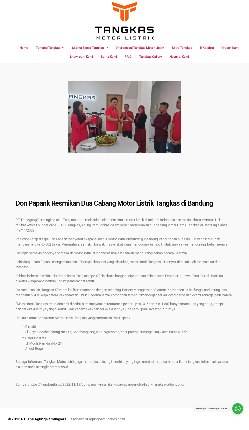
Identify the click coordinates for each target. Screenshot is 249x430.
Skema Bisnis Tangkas (88, 48)
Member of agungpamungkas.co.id (98, 419)
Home (24, 48)
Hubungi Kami (179, 57)
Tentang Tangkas (48, 48)
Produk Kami (230, 48)
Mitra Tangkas (182, 48)
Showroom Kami (81, 57)
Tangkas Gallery (150, 57)
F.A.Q (128, 57)
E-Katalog (207, 48)
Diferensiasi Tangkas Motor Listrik (140, 48)
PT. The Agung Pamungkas (43, 419)
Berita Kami (109, 57)
